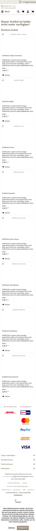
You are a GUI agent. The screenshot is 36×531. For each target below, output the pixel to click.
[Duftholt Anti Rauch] (18, 364)
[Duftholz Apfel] (18, 88)
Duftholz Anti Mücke (10, 285)
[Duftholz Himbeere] (18, 318)
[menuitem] (5, 12)
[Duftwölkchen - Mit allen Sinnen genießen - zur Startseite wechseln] (9, 7)
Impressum (30, 490)
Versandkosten (7, 476)
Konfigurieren (23, 528)
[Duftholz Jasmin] (18, 180)
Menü (7, 11)
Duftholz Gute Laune (10, 239)
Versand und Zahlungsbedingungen (17, 486)
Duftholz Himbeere (9, 331)
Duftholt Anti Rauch (10, 377)
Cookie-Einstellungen (14, 483)
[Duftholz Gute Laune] (18, 226)
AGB (24, 490)
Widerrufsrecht (6, 490)
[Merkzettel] (23, 12)
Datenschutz (16, 490)
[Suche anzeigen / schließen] (18, 12)
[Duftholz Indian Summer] (18, 42)
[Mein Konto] (28, 12)
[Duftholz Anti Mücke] (18, 272)
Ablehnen (11, 528)
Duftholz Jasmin (8, 193)
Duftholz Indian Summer (12, 56)
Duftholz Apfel (8, 101)
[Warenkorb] (33, 12)
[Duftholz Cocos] (18, 134)
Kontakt (24, 483)
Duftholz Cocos (8, 147)
